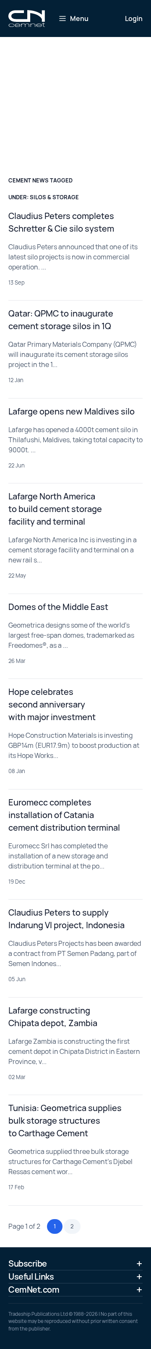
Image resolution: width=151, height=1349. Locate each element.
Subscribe (27, 1263)
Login (134, 18)
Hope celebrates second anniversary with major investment (52, 704)
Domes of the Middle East (58, 606)
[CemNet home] (26, 18)
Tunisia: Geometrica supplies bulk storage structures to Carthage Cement (65, 1120)
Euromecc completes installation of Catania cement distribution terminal (64, 815)
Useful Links (31, 1276)
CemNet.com (33, 1289)
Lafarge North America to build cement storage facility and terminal (55, 509)
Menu (79, 18)
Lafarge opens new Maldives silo (71, 411)
